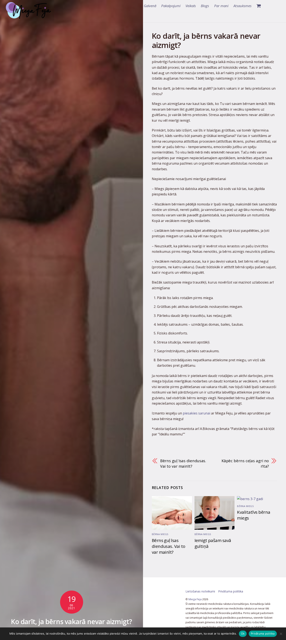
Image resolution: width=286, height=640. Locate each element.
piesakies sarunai (196, 413)
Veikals (191, 5)
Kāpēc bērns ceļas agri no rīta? (245, 463)
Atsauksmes (242, 5)
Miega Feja (195, 599)
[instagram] (276, 6)
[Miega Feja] (28, 16)
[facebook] (268, 6)
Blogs (205, 5)
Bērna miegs (160, 534)
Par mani (221, 5)
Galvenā (150, 5)
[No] (281, 634)
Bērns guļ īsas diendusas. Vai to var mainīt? (183, 463)
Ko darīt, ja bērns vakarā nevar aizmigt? (71, 621)
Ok (243, 633)
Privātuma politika (230, 591)
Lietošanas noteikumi (200, 591)
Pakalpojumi (170, 5)
